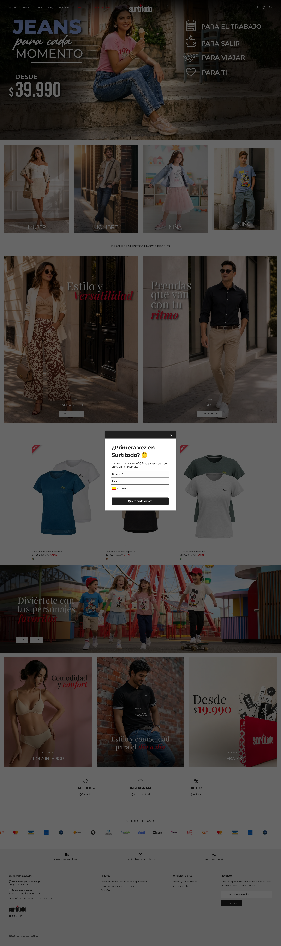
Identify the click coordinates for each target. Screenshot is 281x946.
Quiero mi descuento (140, 501)
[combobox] (115, 488)
